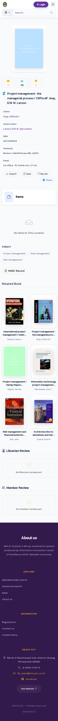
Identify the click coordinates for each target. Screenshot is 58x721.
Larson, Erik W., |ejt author (17, 129)
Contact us (8, 628)
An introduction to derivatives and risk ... (44, 433)
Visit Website (27, 688)
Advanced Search (12, 586)
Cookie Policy (9, 635)
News (5, 593)
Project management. (14, 253)
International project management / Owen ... (14, 333)
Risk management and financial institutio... (14, 433)
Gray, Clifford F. (11, 116)
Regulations (9, 622)
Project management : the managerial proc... (43, 333)
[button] (5, 4)
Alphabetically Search (14, 580)
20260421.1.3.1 (29, 711)
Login (42, 4)
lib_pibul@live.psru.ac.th (31, 673)
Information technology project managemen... (43, 383)
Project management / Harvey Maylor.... (14, 383)
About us (7, 599)
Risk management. (13, 259)
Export (12, 174)
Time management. (40, 253)
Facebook (31, 679)
